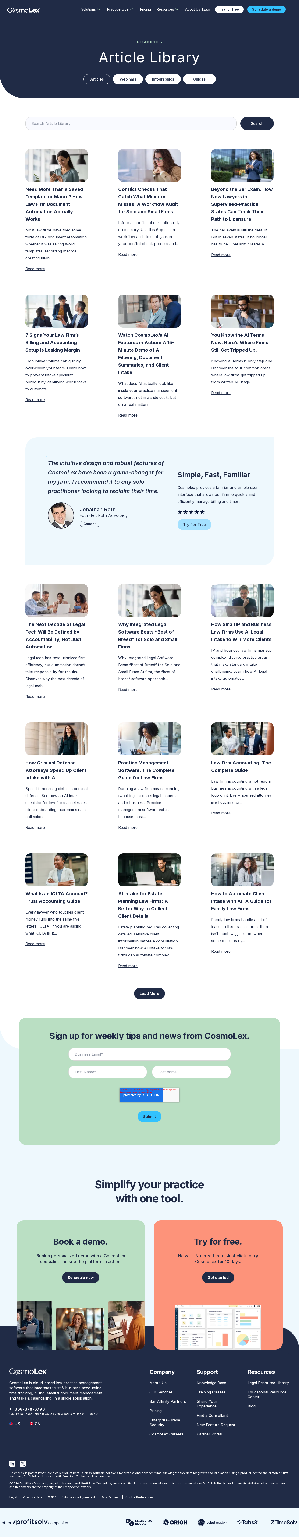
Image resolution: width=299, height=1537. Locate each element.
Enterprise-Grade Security (165, 1422)
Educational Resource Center (267, 1394)
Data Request (110, 1497)
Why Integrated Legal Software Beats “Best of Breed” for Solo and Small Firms (147, 636)
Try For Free (194, 524)
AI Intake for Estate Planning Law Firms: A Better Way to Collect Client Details (143, 905)
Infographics (163, 79)
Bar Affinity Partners (168, 1401)
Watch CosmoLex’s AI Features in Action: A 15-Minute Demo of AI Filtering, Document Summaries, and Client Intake (146, 353)
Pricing (145, 9)
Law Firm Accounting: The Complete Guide (241, 766)
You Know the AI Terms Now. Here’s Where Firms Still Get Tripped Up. (239, 342)
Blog (252, 1406)
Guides (199, 79)
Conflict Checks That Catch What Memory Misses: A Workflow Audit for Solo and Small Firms (148, 200)
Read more (35, 268)
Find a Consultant (212, 1415)
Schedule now (81, 1277)
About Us (192, 9)
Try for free (229, 9)
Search (257, 123)
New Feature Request (216, 1424)
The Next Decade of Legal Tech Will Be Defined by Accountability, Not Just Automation (55, 636)
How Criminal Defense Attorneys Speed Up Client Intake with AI (55, 770)
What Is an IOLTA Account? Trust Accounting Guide (56, 897)
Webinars (128, 79)
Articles (97, 79)
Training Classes (211, 1392)
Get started (218, 1277)
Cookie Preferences (139, 1497)
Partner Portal (209, 1434)
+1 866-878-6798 (27, 1409)
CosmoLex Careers (166, 1434)
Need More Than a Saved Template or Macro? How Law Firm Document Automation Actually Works (54, 204)
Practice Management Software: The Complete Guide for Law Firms (146, 770)
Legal (13, 1497)
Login (206, 9)
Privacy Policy (32, 1497)
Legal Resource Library (268, 1382)
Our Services (161, 1392)
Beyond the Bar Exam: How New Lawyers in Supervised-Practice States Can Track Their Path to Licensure (242, 204)
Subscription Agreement (78, 1497)
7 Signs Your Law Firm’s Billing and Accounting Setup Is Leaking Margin (52, 342)
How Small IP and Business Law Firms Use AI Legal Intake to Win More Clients (242, 632)
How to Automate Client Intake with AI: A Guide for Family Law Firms (241, 901)
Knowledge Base (211, 1382)
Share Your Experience (207, 1403)
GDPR (52, 1497)
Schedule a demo (266, 9)
